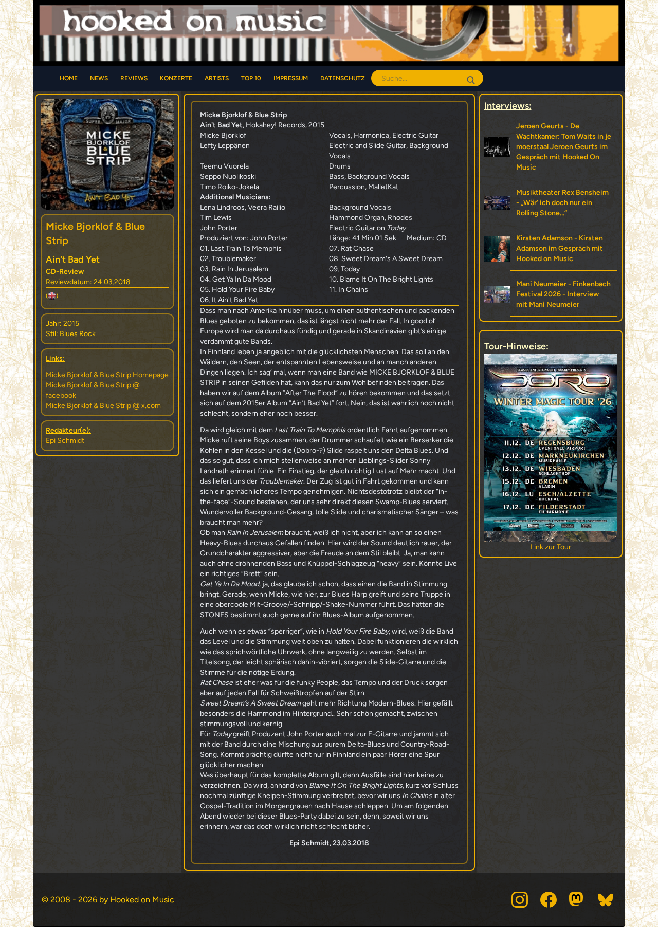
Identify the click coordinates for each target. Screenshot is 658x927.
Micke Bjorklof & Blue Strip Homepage (107, 374)
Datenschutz (342, 78)
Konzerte (176, 78)
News (99, 78)
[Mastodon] (577, 899)
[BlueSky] (606, 899)
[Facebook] (548, 899)
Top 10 (251, 78)
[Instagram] (519, 899)
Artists (217, 78)
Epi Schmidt (65, 440)
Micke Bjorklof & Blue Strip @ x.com (103, 405)
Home (69, 78)
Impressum (290, 78)
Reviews (134, 78)
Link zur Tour (516, 547)
